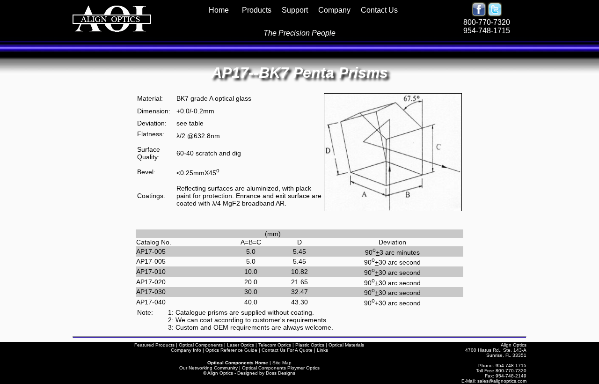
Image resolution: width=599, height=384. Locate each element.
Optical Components (201, 344)
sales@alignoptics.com (501, 381)
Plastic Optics (309, 344)
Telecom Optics (274, 344)
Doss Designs (280, 373)
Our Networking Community (208, 367)
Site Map (282, 362)
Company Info (186, 350)
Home (221, 10)
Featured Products (154, 344)
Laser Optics (240, 344)
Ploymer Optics (303, 367)
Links (322, 350)
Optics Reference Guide (231, 350)
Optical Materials (346, 344)
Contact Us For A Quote (287, 350)
